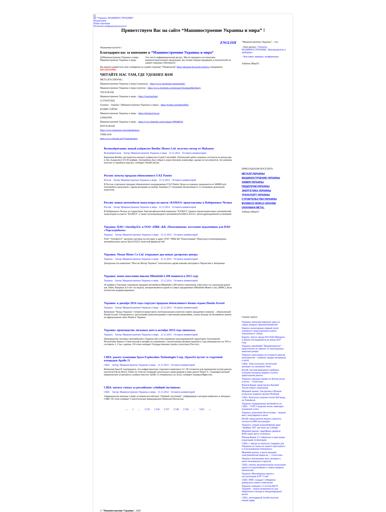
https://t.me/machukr (148, 96)
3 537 (166, 409)
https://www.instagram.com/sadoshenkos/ (119, 130)
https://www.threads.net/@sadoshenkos (119, 138)
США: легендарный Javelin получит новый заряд (260, 499)
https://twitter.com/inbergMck (175, 105)
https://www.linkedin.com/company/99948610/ (160, 121)
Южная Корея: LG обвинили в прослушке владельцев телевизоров (263, 438)
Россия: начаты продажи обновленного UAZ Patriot (138, 175)
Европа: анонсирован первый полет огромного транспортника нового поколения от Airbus (260, 331)
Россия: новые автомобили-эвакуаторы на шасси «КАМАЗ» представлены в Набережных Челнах (168, 202)
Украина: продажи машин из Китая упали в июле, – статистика (263, 380)
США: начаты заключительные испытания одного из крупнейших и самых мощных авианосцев (264, 467)
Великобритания (112, 153)
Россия (107, 180)
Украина (108, 234)
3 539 (185, 409)
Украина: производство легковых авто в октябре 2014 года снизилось (149, 330)
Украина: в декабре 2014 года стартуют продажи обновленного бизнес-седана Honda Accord (164, 303)
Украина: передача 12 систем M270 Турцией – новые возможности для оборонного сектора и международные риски (262, 490)
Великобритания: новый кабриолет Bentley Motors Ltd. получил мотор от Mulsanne (159, 148)
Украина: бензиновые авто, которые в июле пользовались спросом (261, 459)
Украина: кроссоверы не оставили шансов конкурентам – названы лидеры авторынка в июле (264, 358)
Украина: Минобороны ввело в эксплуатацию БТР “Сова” (258, 475)
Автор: (145, 153)
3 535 (147, 409)
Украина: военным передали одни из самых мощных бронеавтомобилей (261, 323)
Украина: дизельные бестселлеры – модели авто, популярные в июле (264, 413)
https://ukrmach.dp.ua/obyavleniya (193, 67)
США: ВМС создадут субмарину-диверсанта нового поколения (259, 481)
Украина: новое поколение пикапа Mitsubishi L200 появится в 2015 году (151, 276)
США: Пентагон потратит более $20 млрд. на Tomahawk (264, 398)
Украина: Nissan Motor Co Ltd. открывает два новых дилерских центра (151, 254)
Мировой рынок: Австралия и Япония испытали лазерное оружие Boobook (261, 392)
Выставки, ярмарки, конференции (261, 56)
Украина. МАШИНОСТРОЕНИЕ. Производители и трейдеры (264, 50)
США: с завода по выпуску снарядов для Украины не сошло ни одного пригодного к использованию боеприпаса (263, 446)
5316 (201, 409)
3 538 (176, 409)
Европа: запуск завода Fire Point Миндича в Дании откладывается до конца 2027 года (263, 340)
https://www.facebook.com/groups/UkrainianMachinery (174, 88)
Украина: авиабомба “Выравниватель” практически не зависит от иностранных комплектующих (263, 349)
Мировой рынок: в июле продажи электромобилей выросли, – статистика (262, 453)
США (107, 365)
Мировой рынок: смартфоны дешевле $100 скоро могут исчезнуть (261, 432)
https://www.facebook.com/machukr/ (167, 83)
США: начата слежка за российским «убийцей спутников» (142, 387)
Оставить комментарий (194, 153)
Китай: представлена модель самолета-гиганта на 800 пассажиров (262, 420)
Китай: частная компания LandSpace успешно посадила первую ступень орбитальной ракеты (260, 373)
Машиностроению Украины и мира (182, 52)
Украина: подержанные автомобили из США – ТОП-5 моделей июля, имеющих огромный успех (263, 406)
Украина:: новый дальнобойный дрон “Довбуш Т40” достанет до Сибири (261, 426)
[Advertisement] (55, 7)
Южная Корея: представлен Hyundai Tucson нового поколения (260, 386)
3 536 (157, 409)
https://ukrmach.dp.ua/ (149, 113)
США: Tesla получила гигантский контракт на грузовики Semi (259, 365)
